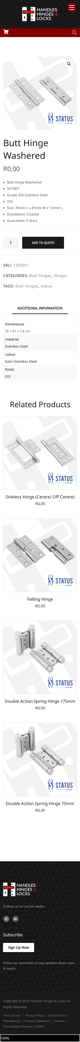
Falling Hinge (40, 599)
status (46, 286)
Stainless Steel (16, 346)
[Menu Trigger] (71, 7)
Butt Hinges (26, 286)
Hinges (60, 275)
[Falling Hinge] (40, 555)
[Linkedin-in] (15, 919)
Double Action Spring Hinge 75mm (40, 803)
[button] (69, 64)
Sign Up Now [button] (18, 947)
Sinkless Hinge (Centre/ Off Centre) (40, 497)
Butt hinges (40, 275)
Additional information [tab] (40, 308)
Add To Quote (43, 243)
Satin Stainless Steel (20, 361)
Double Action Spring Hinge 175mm (40, 701)
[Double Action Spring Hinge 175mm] (40, 657)
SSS (7, 376)
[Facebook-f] (6, 919)
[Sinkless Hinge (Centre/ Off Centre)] (40, 453)
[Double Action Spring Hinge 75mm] (40, 759)
